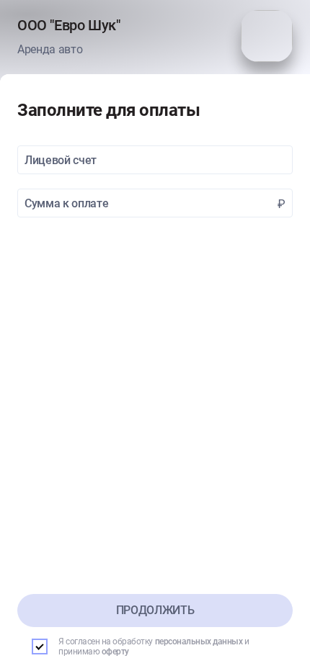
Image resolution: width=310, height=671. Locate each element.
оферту (115, 652)
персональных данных (199, 641)
